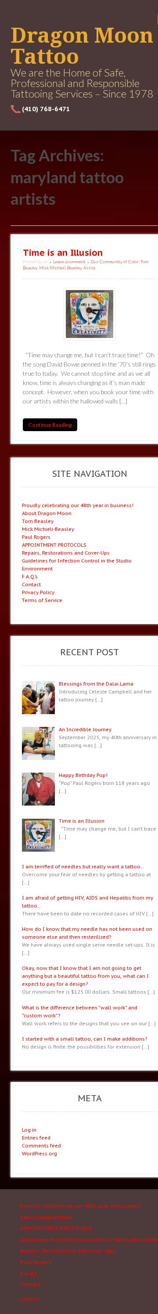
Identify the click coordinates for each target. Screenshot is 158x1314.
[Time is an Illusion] (89, 314)
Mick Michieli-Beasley (60, 267)
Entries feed (36, 1137)
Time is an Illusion (63, 252)
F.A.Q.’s (30, 576)
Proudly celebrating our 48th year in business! (77, 505)
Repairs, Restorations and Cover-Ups (66, 552)
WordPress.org (39, 1153)
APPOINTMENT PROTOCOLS (54, 544)
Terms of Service (42, 600)
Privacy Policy (38, 592)
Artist (89, 267)
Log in (29, 1129)
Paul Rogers (36, 537)
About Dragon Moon (47, 513)
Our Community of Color (115, 261)
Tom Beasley (38, 521)
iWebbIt (29, 1299)
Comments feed (41, 1145)
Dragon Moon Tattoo (82, 46)
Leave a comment (69, 261)
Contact (31, 584)
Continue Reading (50, 424)
